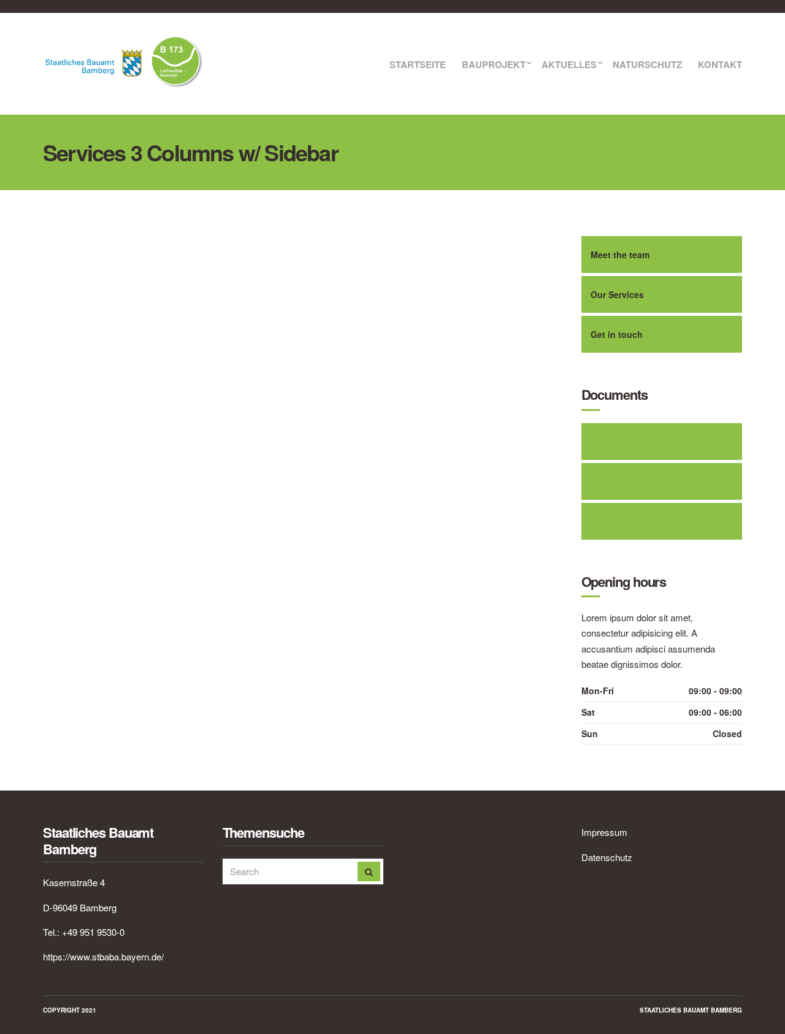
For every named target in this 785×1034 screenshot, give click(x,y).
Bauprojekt (494, 65)
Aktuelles (569, 65)
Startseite (417, 65)
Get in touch (617, 334)
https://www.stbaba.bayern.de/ (103, 956)
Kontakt (720, 65)
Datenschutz (606, 857)
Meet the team (620, 254)
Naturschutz (647, 65)
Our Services (617, 294)
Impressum (604, 831)
